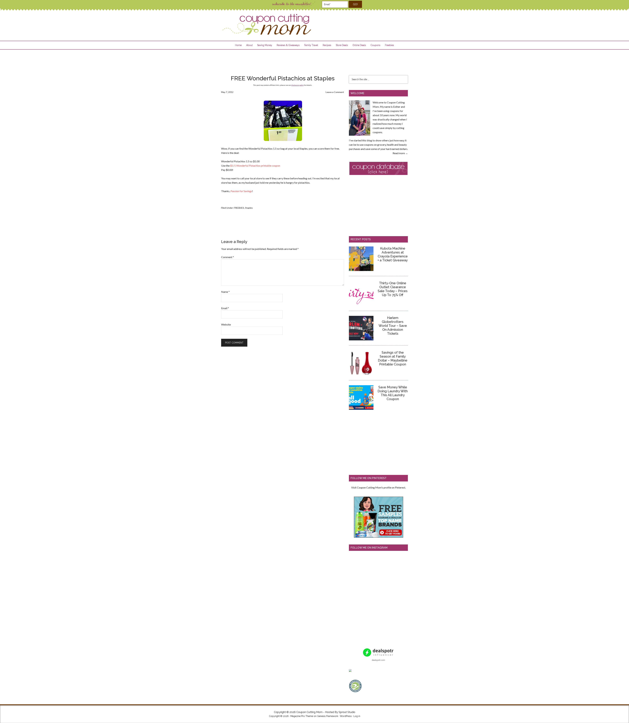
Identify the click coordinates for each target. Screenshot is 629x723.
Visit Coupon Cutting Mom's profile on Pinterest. (378, 487)
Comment (227, 257)
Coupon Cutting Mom (266, 24)
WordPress (346, 716)
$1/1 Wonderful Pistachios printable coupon (255, 165)
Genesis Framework (327, 716)
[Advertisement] (314, 60)
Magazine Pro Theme (301, 716)
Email (225, 308)
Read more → (400, 153)
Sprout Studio (347, 712)
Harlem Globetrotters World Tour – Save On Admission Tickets (393, 325)
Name (225, 291)
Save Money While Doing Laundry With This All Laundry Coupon (393, 393)
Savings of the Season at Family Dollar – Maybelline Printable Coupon (392, 358)
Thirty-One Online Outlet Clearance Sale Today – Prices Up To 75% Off (393, 289)
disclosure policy (297, 85)
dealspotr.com (378, 659)
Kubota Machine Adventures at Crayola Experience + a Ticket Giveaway (393, 254)
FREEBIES (239, 207)
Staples (249, 207)
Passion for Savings (241, 191)
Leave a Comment (335, 92)
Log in (356, 716)
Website (226, 324)
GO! (355, 4)
